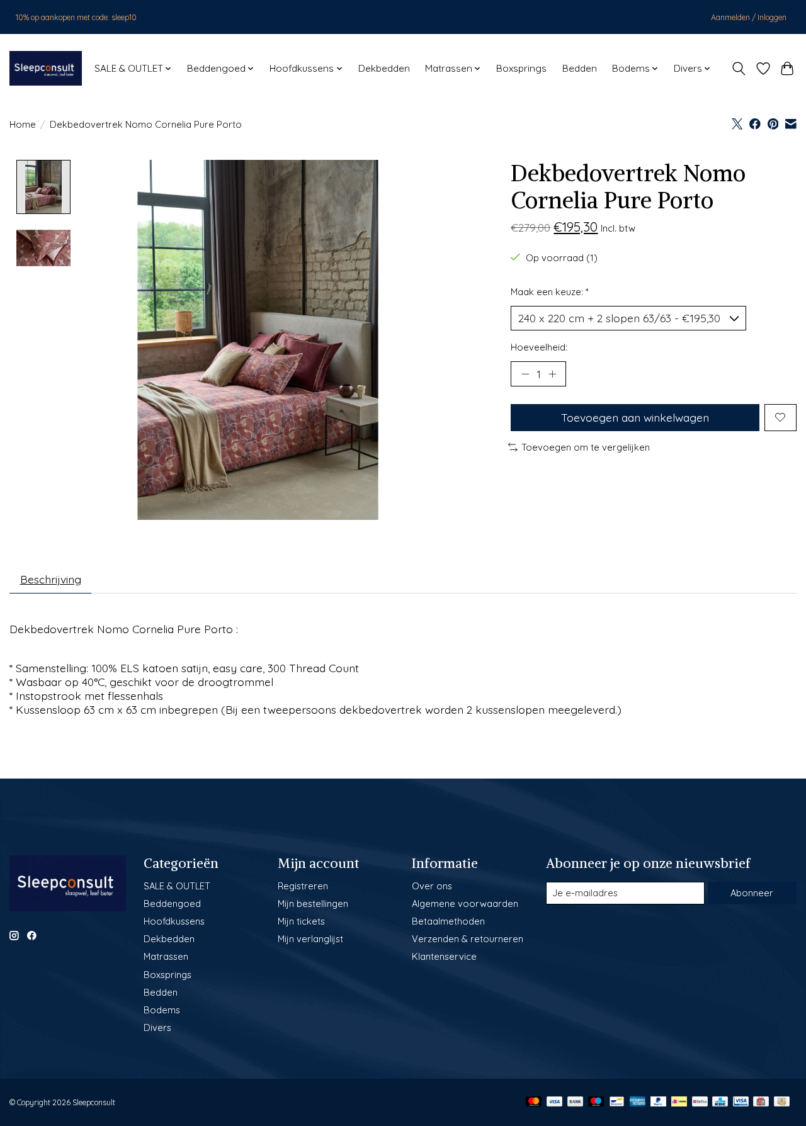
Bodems (162, 1010)
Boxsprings (521, 68)
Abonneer (751, 893)
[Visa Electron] (741, 1102)
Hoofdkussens (174, 921)
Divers (157, 1027)
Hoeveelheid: (539, 347)
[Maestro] (596, 1102)
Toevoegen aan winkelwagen (635, 417)
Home (22, 124)
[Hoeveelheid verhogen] (552, 374)
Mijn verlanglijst (310, 939)
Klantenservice (444, 956)
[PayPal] (658, 1102)
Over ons (432, 886)
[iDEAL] (679, 1102)
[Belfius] (700, 1102)
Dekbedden (384, 68)
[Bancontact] (617, 1102)
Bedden (579, 68)
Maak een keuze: (550, 292)
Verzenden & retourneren (467, 939)
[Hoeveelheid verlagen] (525, 374)
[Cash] (782, 1102)
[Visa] (555, 1102)
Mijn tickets (301, 921)
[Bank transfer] (575, 1102)
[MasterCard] (534, 1102)
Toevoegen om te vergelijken (585, 447)
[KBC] (720, 1102)
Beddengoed (172, 903)
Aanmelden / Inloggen (748, 17)
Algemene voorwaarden (465, 903)
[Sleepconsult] (45, 68)
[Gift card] (761, 1102)
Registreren (303, 886)
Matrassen (166, 956)
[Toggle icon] (739, 68)
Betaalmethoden (448, 921)
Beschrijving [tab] (50, 579)
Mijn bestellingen (313, 903)
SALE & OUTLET (177, 886)
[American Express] (638, 1102)
